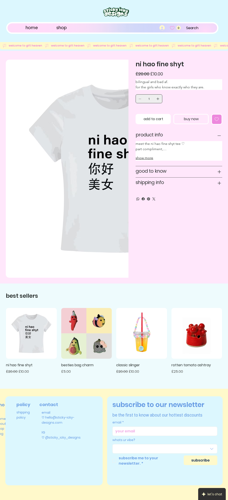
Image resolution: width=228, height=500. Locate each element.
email (118, 348)
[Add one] (157, 98)
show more (144, 158)
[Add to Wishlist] (216, 119)
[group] (114, 267)
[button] (178, 28)
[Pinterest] (148, 199)
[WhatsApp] (138, 199)
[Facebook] (143, 199)
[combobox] (165, 375)
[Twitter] (154, 199)
